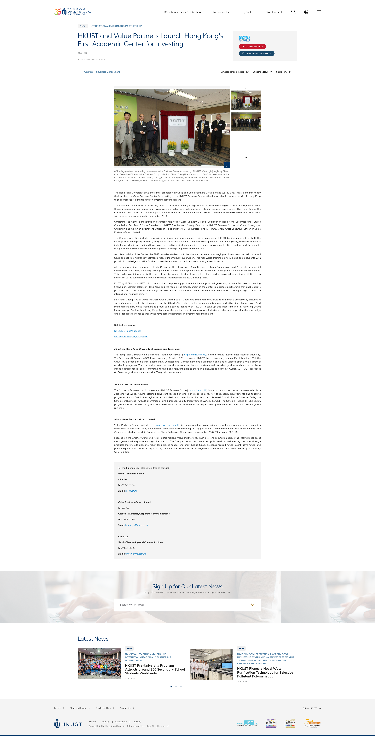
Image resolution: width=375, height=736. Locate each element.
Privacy (92, 721)
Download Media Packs (232, 72)
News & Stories (92, 59)
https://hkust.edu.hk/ (195, 354)
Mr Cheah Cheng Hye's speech (131, 336)
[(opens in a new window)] (271, 724)
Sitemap (105, 721)
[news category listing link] (116, 26)
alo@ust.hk (131, 490)
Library (57, 708)
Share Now (282, 72)
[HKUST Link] (72, 11)
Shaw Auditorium (78, 708)
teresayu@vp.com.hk (136, 525)
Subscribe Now (260, 72)
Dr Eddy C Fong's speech (127, 330)
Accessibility (121, 721)
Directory (136, 721)
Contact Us (125, 708)
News (103, 59)
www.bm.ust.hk (198, 390)
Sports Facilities (103, 708)
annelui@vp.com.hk (135, 553)
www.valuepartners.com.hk (164, 424)
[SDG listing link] (252, 46)
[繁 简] (306, 12)
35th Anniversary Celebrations (183, 12)
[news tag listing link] (88, 71)
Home (80, 59)
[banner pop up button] (227, 165)
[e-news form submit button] (252, 605)
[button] (246, 157)
